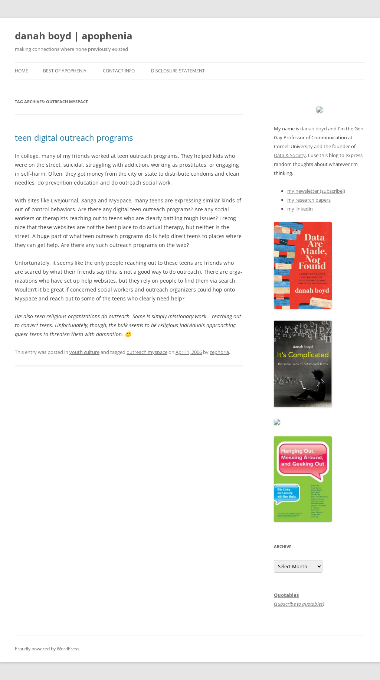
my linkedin (300, 208)
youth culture (84, 352)
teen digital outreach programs (74, 137)
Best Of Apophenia (64, 71)
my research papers (309, 199)
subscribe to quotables (299, 604)
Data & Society (290, 155)
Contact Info (119, 71)
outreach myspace (147, 352)
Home (21, 71)
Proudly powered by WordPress (47, 648)
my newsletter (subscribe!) (316, 191)
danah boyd (313, 128)
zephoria (219, 352)
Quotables (286, 595)
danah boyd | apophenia (73, 35)
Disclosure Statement (178, 71)
